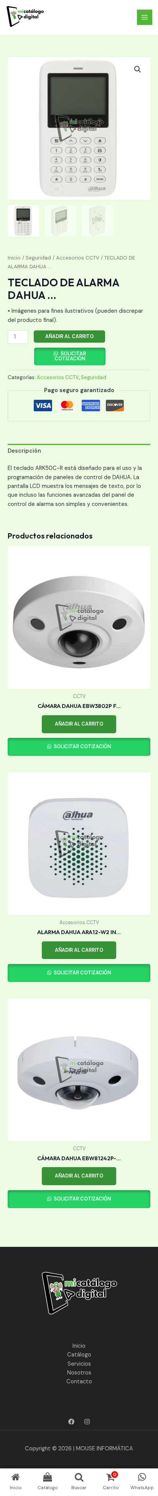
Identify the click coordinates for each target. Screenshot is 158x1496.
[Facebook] (71, 1422)
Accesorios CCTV (77, 258)
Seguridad (38, 258)
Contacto (79, 1381)
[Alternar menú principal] (144, 17)
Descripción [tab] (24, 451)
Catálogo (79, 1354)
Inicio (14, 258)
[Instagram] (87, 1422)
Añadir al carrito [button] (79, 724)
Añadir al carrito (69, 336)
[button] (138, 69)
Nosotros (79, 1372)
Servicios (79, 1364)
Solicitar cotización (70, 356)
